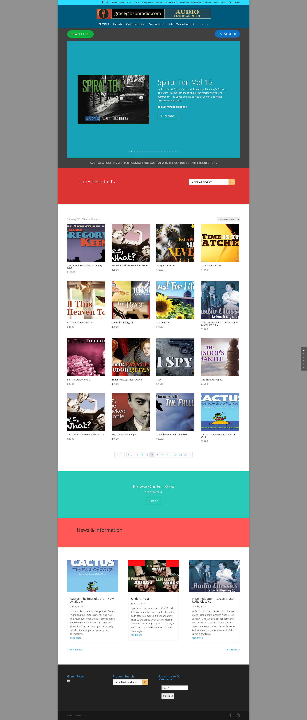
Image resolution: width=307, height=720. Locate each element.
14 (164, 151)
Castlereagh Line (135, 24)
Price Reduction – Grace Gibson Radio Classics (213, 600)
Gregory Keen (156, 24)
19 (178, 151)
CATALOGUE (227, 34)
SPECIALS (104, 24)
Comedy (117, 24)
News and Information (190, 3)
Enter (153, 501)
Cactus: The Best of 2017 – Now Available (92, 600)
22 (180, 454)
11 (156, 151)
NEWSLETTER (80, 34)
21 (175, 454)
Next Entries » (232, 649)
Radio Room (147, 3)
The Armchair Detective (180, 94)
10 (153, 151)
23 (185, 454)
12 (159, 151)
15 (167, 151)
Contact (207, 3)
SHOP (136, 3)
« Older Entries (74, 649)
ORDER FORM (171, 3)
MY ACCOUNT (220, 3)
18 (175, 151)
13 (161, 151)
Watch (159, 3)
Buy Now (168, 125)
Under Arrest (140, 599)
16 (169, 151)
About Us (124, 3)
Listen (201, 24)
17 (172, 151)
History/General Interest (181, 24)
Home (114, 3)
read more (75, 637)
